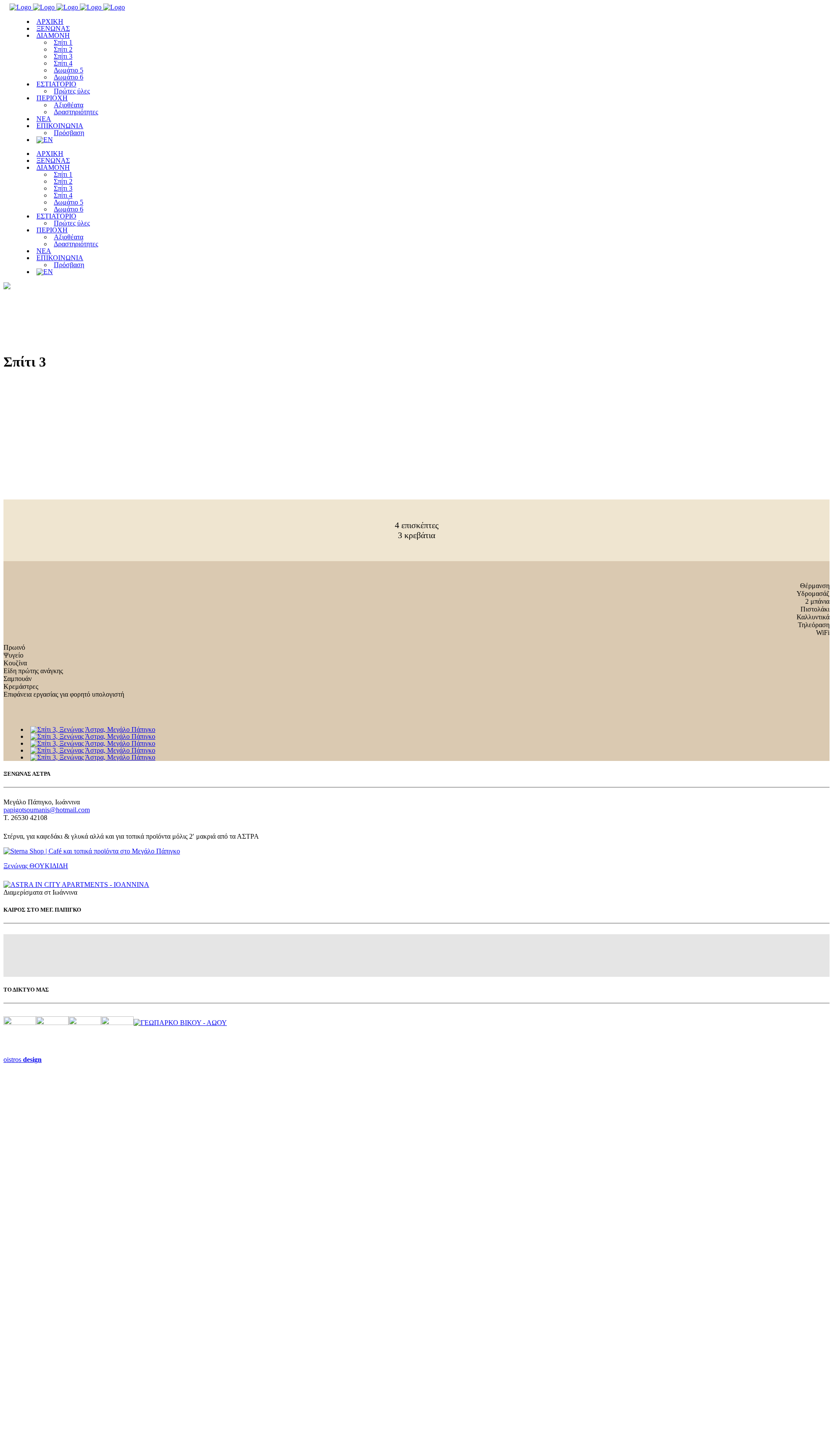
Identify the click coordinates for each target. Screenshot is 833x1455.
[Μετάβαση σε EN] (44, 139)
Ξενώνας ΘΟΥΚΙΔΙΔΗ (35, 866)
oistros (22, 1059)
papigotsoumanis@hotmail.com (46, 809)
